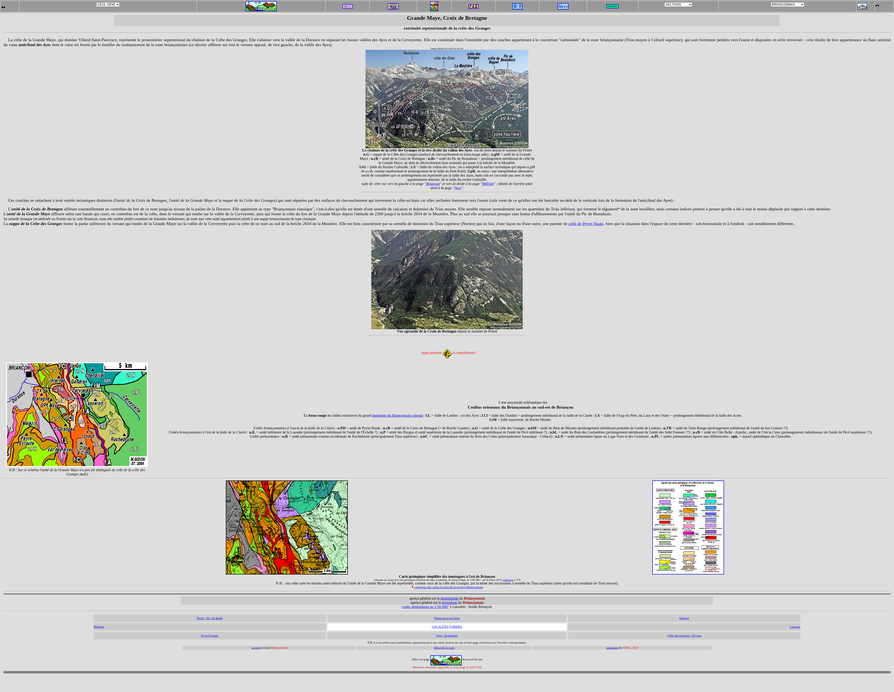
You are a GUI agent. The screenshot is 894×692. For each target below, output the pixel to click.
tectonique (449, 603)
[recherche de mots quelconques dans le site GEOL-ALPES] (612, 5)
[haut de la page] (877, 5)
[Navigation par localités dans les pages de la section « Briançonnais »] (862, 8)
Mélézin (488, 184)
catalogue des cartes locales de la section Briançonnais (448, 587)
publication (508, 580)
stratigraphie (449, 598)
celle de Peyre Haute (586, 223)
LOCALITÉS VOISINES (447, 626)
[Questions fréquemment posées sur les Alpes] (473, 5)
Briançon (433, 184)
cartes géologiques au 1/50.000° (425, 607)
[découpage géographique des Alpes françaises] (434, 2)
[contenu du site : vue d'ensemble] (393, 8)
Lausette (795, 626)
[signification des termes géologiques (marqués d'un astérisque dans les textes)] (517, 8)
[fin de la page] (3, 5)
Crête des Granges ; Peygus (684, 635)
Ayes (457, 188)
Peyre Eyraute (209, 635)
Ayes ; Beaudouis (447, 635)
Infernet (684, 618)
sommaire (612, 647)
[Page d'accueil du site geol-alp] (261, 5)
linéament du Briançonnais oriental (397, 415)
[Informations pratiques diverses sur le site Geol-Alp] (347, 7)
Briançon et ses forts (447, 618)
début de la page (444, 647)
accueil (256, 647)
